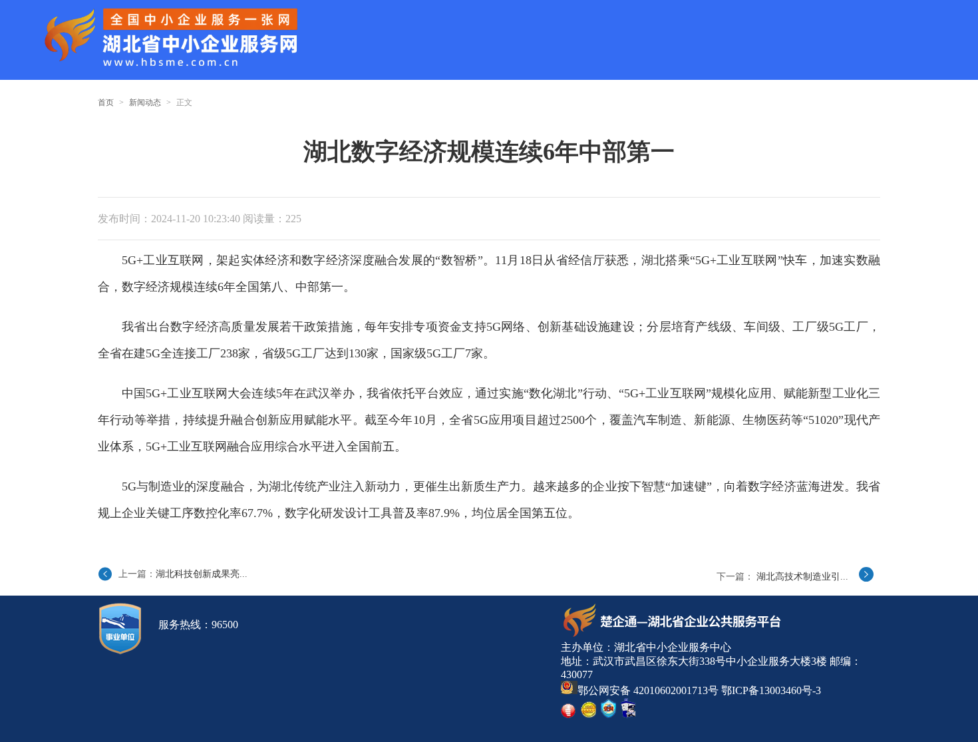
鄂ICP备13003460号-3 (771, 690)
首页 (106, 102)
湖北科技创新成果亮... (201, 574)
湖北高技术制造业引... (802, 577)
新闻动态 (145, 102)
